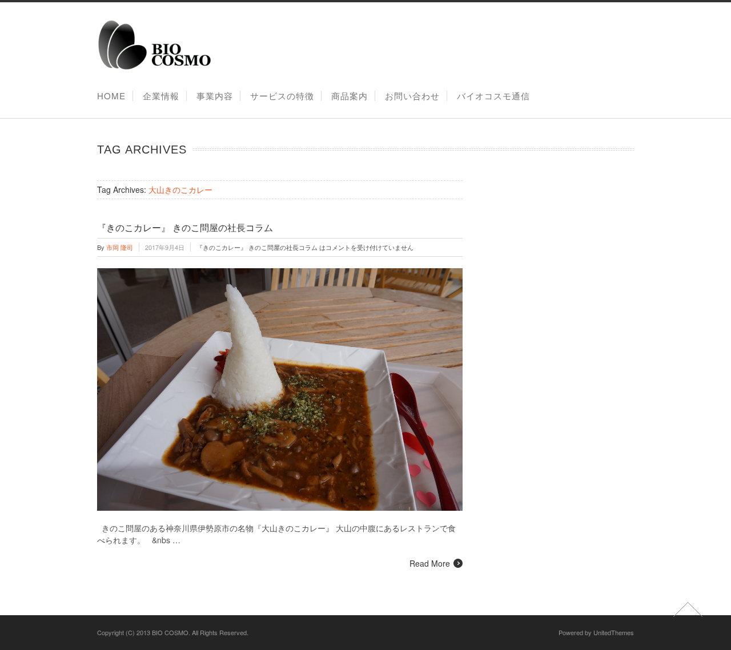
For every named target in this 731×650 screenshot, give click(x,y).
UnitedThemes (613, 632)
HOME (111, 96)
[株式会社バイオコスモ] (154, 67)
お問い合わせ (412, 96)
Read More (429, 563)
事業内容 (214, 96)
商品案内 (349, 96)
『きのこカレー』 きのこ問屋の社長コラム (185, 228)
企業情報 (161, 96)
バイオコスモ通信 (493, 96)
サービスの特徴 (282, 96)
